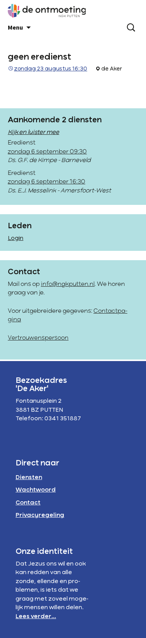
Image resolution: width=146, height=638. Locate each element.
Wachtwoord (36, 490)
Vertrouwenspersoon (38, 338)
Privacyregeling (40, 515)
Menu (15, 27)
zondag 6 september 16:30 (46, 182)
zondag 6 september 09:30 (47, 152)
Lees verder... (36, 616)
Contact (28, 503)
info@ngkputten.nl (68, 284)
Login (15, 238)
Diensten (29, 477)
